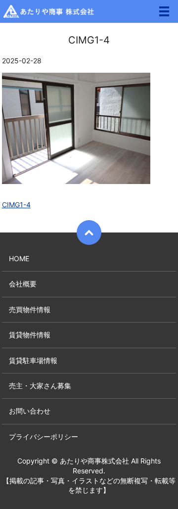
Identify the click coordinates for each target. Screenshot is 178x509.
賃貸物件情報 (29, 334)
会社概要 (23, 283)
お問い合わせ (29, 411)
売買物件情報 (29, 309)
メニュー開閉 (164, 11)
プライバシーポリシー (43, 436)
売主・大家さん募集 (40, 385)
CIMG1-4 (16, 204)
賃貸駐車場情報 (33, 360)
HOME (19, 258)
